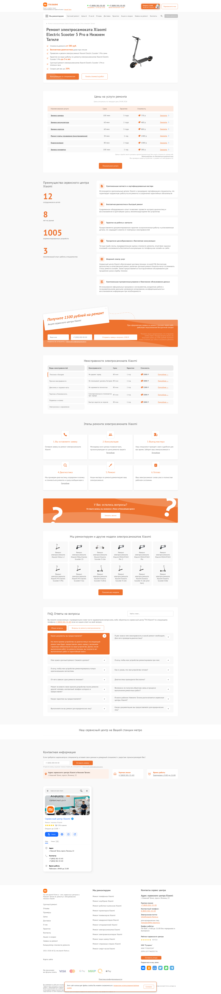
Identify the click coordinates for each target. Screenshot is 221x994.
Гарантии (115, 16)
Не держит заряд (95, 374)
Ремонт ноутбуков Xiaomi (103, 901)
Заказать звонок (110, 515)
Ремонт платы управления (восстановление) (69, 136)
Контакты (153, 16)
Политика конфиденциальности (110, 979)
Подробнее (110, 453)
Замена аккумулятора (60, 122)
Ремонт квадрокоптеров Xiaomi (106, 920)
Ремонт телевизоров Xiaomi (104, 915)
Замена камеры (57, 115)
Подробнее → (163, 374)
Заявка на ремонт (141, 16)
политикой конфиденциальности (76, 341)
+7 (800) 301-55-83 (97, 5)
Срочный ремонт (73, 16)
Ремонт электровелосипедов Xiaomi (107, 934)
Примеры (47, 912)
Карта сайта (48, 959)
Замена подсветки (58, 149)
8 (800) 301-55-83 (148, 911)
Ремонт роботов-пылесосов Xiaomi (107, 906)
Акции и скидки (127, 16)
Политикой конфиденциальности (93, 767)
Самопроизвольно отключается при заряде (100, 395)
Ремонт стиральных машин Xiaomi (107, 944)
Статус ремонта (171, 16)
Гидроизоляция (57, 143)
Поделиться (143, 968)
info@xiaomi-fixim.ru (149, 917)
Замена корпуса (57, 129)
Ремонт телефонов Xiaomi (103, 896)
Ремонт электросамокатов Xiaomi (106, 929)
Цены (83, 16)
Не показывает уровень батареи (100, 381)
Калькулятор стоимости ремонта (56, 945)
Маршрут (53, 834)
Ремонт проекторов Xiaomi (104, 910)
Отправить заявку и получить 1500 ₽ (115, 337)
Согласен (149, 987)
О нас (91, 16)
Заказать (163, 115)
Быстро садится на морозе (98, 402)
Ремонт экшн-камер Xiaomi (104, 939)
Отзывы (99, 16)
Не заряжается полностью (98, 387)
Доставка (107, 16)
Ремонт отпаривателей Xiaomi (105, 925)
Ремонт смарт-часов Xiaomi (104, 948)
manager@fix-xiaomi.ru (150, 922)
